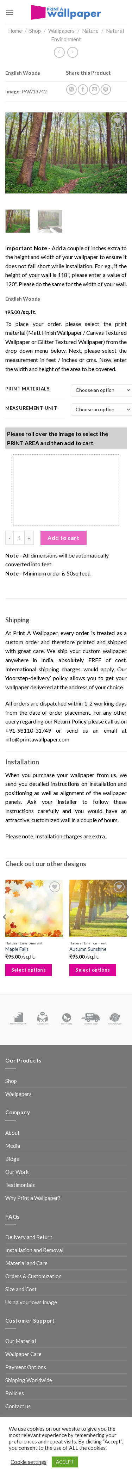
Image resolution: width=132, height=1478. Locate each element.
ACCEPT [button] (65, 1462)
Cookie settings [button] (28, 1462)
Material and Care (26, 1263)
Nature (90, 30)
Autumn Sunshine (87, 949)
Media (12, 1146)
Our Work (17, 1172)
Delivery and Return (28, 1237)
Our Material (20, 1341)
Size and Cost (21, 1289)
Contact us (18, 1406)
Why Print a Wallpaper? (33, 1198)
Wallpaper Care (23, 1354)
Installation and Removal (34, 1250)
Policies (14, 1393)
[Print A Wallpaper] (66, 12)
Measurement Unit (31, 408)
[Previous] (16, 153)
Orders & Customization (33, 1276)
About (12, 1132)
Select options (28, 970)
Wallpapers (61, 30)
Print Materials (27, 389)
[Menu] (9, 12)
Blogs (12, 1159)
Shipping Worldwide (28, 1380)
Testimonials (20, 1185)
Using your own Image (31, 1302)
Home (15, 30)
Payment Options (25, 1367)
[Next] (115, 153)
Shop (35, 30)
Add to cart (63, 537)
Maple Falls (17, 949)
